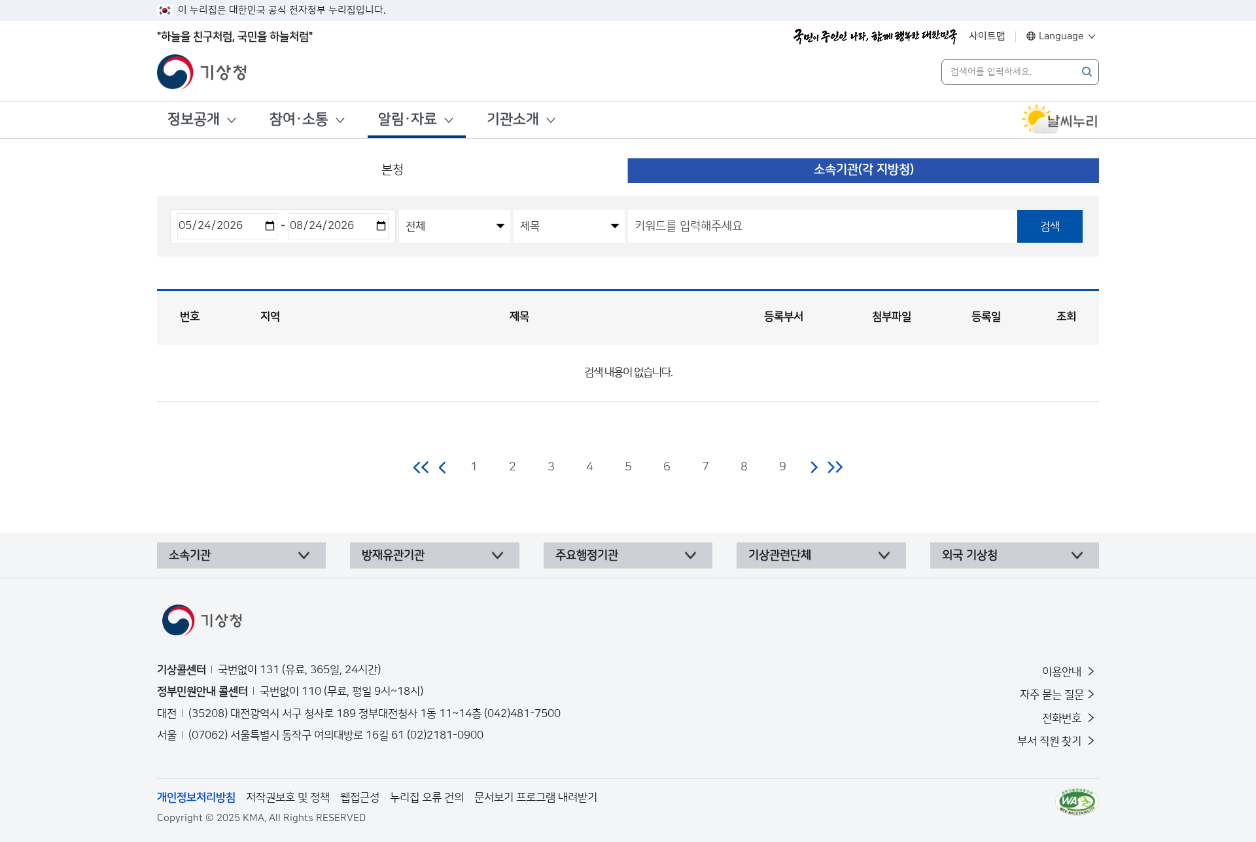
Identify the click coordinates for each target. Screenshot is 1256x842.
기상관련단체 (779, 555)
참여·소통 (299, 119)
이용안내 (1063, 672)
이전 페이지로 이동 (443, 467)
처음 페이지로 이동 (421, 467)
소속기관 (190, 555)
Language (1061, 36)
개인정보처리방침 (196, 797)
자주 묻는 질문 (1052, 695)
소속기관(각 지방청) (864, 170)
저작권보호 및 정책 (288, 797)
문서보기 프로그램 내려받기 (535, 797)
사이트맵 (987, 36)
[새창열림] (1059, 119)
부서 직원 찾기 (1050, 741)
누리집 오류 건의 (427, 797)
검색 (1050, 226)
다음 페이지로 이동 (814, 467)
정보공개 (193, 119)
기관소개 (513, 119)
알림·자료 (407, 119)
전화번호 (1063, 718)
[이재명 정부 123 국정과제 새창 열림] (875, 36)
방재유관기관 (393, 555)
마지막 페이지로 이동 (835, 467)
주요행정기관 (586, 555)
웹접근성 (359, 797)
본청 (392, 170)
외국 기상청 (970, 555)
